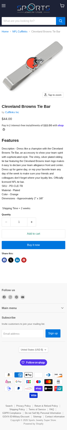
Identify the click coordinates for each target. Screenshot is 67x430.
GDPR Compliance (11, 413)
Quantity (6, 214)
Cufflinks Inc (12, 112)
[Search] (60, 21)
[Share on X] (10, 260)
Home (5, 31)
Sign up (53, 333)
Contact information (55, 416)
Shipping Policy (17, 409)
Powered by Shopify (33, 423)
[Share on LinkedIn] (17, 260)
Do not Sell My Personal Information (43, 413)
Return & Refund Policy (46, 406)
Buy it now (33, 244)
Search (9, 406)
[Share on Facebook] (4, 260)
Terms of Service (37, 409)
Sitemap (37, 416)
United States (32, 349)
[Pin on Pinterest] (23, 260)
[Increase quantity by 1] (31, 222)
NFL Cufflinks (19, 31)
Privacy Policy (23, 406)
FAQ (51, 409)
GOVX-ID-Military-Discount (16, 416)
